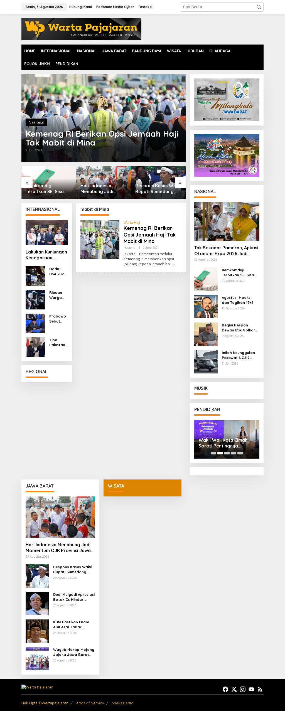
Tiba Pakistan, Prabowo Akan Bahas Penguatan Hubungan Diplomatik (58, 342)
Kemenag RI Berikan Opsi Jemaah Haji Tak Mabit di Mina (102, 138)
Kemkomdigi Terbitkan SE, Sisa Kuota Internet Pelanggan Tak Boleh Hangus (48, 189)
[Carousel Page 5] (240, 453)
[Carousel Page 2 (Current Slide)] (220, 453)
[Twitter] (234, 689)
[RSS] (260, 689)
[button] (259, 7)
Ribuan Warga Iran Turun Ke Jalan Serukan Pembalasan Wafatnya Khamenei (58, 295)
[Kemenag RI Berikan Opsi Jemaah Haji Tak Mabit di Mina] (173, 264)
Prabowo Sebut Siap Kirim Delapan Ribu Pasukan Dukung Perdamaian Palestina (58, 319)
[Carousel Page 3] (227, 453)
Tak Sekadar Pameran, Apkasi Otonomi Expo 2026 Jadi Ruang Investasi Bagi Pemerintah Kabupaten (226, 251)
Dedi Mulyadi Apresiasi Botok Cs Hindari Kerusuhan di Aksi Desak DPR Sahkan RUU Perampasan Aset (74, 597)
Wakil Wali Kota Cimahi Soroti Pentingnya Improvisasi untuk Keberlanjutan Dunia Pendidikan (223, 443)
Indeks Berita (122, 703)
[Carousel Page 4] (233, 453)
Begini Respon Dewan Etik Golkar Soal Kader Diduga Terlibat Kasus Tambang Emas (239, 328)
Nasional (36, 122)
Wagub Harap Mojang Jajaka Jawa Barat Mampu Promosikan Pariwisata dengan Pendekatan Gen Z (73, 652)
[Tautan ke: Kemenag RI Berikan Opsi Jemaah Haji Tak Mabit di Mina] (99, 239)
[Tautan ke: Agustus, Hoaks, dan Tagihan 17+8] (206, 306)
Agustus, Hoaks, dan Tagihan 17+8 (238, 300)
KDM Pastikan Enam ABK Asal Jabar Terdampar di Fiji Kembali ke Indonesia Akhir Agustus (72, 624)
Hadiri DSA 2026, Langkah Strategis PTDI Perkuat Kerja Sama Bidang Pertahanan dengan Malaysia (58, 271)
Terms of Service (89, 703)
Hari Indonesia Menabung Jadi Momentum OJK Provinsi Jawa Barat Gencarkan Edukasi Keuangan (102, 189)
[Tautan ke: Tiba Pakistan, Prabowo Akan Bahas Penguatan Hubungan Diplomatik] (35, 346)
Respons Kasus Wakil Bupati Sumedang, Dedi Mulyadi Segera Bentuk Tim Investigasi (158, 189)
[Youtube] (251, 689)
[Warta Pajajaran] (81, 28)
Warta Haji (132, 222)
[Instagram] (242, 689)
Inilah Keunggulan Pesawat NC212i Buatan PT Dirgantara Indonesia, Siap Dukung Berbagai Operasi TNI (238, 355)
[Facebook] (225, 689)
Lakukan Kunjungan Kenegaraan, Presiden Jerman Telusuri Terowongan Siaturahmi (46, 255)
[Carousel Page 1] (213, 453)
